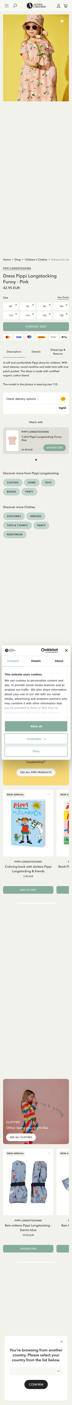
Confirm (36, 1384)
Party (29, 491)
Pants (41, 525)
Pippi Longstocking (17, 268)
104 (61, 306)
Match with (36, 422)
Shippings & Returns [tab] (57, 351)
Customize (34, 738)
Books (11, 491)
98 (44, 306)
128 (61, 315)
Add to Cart (28, 890)
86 (10, 306)
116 (28, 315)
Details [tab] (36, 661)
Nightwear (15, 534)
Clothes (13, 482)
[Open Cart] (63, 6)
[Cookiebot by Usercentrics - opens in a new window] (43, 650)
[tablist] (36, 351)
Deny (36, 751)
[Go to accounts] (57, 6)
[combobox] (36, 1371)
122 (44, 315)
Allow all (36, 726)
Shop (17, 259)
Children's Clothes (36, 259)
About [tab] (59, 661)
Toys (48, 482)
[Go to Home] (36, 6)
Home (7, 259)
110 (11, 315)
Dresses (35, 516)
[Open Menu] (6, 6)
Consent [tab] (13, 661)
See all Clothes (21, 1137)
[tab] (33, 95)
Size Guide (63, 297)
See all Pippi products (36, 772)
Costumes (14, 516)
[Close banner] (66, 650)
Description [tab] (14, 351)
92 (27, 306)
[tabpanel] (36, 371)
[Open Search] (16, 6)
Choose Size (36, 326)
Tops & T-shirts (17, 525)
